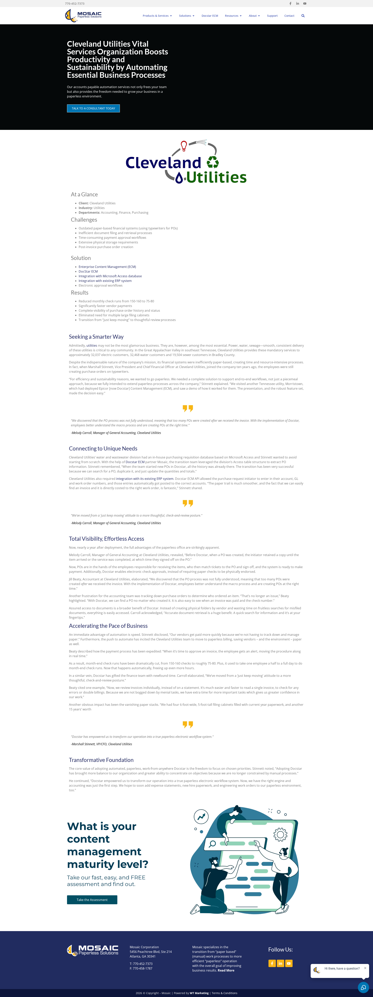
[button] (303, 16)
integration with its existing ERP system (144, 479)
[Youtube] (305, 3)
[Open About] (259, 16)
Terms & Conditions (224, 993)
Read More (226, 970)
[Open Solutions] (193, 16)
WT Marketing (199, 993)
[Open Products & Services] (171, 16)
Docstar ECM (135, 462)
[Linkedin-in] (298, 3)
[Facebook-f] (290, 3)
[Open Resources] (240, 16)
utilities (91, 345)
